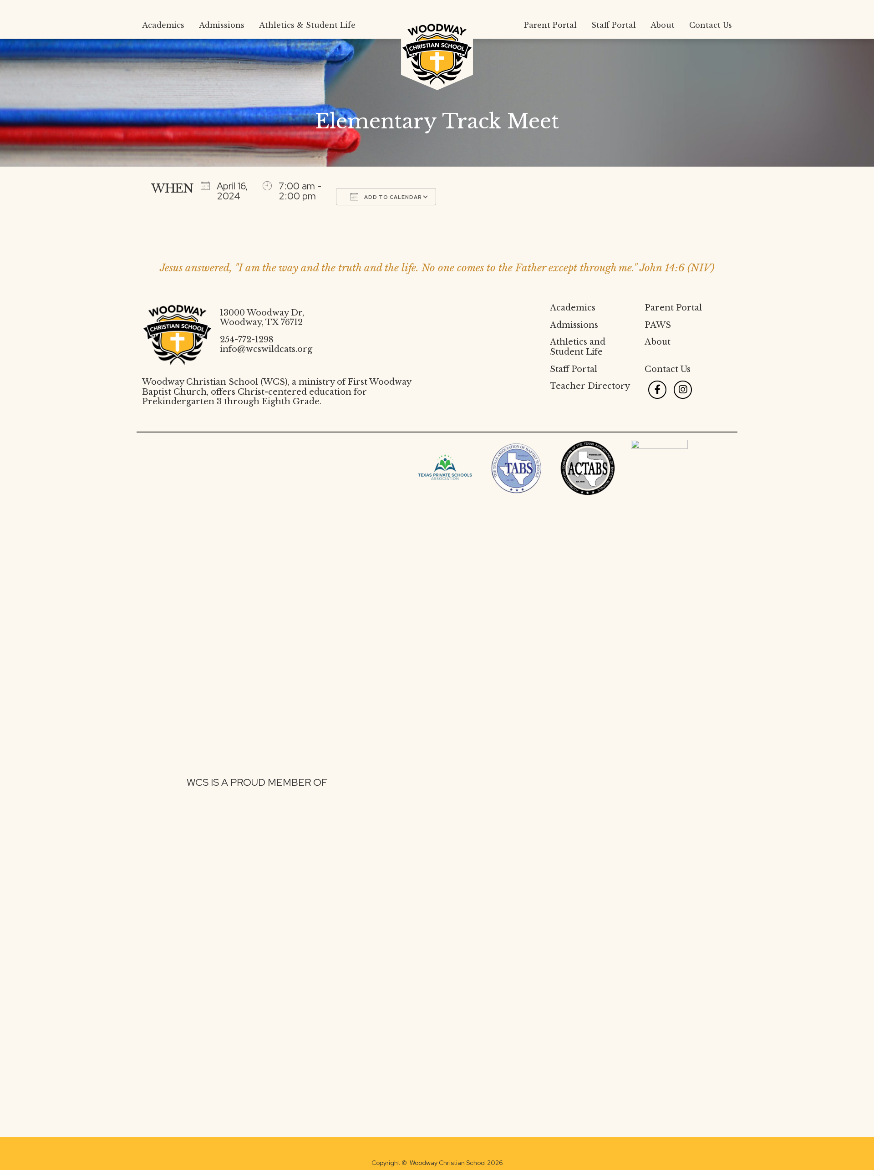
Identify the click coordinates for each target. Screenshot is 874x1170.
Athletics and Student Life (577, 347)
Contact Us (668, 369)
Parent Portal (673, 308)
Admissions (574, 325)
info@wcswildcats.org (266, 349)
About (658, 342)
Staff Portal (573, 369)
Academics (572, 308)
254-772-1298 (247, 340)
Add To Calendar (392, 197)
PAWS (658, 325)
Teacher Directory (590, 386)
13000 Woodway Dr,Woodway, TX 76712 (262, 318)
